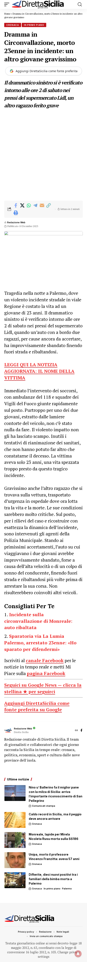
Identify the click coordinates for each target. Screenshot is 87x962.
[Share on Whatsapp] (29, 205)
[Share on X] (22, 205)
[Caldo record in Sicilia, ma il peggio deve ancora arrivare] (15, 820)
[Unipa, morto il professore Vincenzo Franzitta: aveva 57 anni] (15, 860)
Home (7, 13)
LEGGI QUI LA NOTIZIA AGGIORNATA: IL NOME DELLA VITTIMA (39, 371)
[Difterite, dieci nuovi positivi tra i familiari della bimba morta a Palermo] (15, 880)
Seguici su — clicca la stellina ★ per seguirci (43, 688)
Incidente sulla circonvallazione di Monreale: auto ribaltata (38, 621)
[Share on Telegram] (35, 205)
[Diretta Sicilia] (38, 4)
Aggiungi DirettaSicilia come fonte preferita (46, 71)
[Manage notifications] (78, 953)
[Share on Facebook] (16, 205)
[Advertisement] (43, 154)
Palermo (67, 888)
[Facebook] (81, 730)
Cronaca (12, 25)
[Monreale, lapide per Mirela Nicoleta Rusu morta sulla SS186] (15, 840)
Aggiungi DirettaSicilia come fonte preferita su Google (36, 706)
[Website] (76, 730)
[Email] (42, 205)
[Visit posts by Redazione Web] (8, 730)
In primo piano (34, 25)
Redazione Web (16, 222)
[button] (7, 4)
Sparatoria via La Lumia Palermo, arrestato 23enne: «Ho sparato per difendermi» (40, 642)
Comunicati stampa (43, 805)
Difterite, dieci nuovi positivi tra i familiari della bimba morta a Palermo (53, 879)
